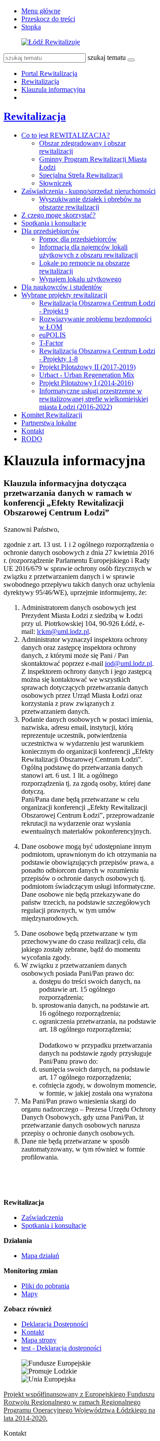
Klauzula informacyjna (53, 89)
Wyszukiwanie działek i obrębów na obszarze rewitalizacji (90, 203)
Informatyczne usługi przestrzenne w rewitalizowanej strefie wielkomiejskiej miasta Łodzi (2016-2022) (93, 399)
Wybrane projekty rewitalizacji (64, 295)
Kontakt (32, 431)
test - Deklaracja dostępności (61, 1348)
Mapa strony (38, 1340)
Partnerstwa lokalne (48, 423)
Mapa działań (40, 1255)
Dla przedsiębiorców (50, 231)
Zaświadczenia (42, 1217)
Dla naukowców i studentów (61, 287)
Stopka (31, 27)
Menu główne (40, 11)
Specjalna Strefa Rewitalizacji (81, 175)
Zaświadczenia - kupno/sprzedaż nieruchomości (88, 191)
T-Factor (51, 343)
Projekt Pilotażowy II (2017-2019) (87, 367)
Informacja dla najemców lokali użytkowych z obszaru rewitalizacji (88, 251)
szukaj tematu (107, 57)
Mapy (29, 1294)
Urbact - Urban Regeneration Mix (86, 375)
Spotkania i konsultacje (53, 223)
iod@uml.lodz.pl (128, 663)
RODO (31, 439)
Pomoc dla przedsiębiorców (78, 239)
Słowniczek (55, 183)
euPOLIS (52, 335)
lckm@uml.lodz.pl (63, 631)
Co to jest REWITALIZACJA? (65, 135)
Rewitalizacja (40, 81)
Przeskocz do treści (48, 19)
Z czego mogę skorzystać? (58, 215)
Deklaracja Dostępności (54, 1324)
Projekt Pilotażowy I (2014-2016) (86, 383)
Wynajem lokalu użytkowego (80, 279)
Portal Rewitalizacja (49, 73)
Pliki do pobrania (45, 1286)
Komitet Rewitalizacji (51, 415)
